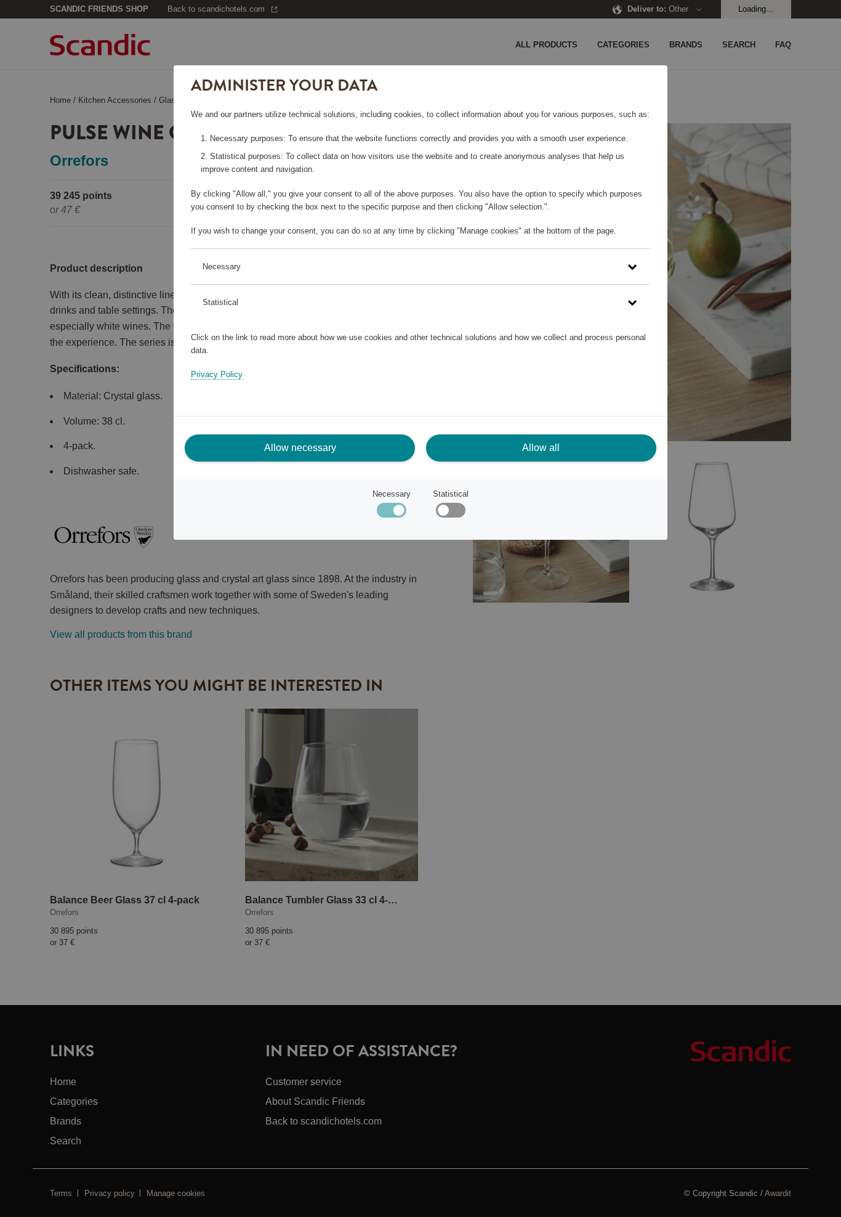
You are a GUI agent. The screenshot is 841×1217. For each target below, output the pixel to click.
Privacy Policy (217, 374)
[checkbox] (450, 513)
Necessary (391, 494)
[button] (420, 266)
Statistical (451, 494)
